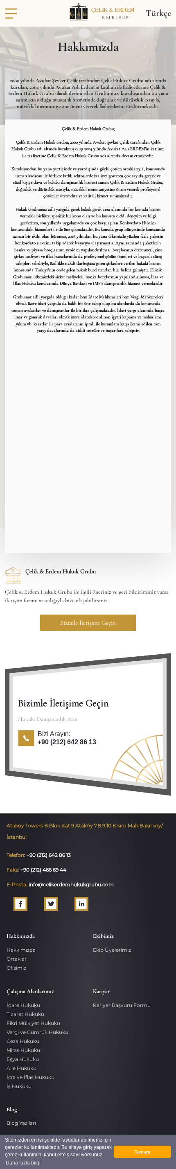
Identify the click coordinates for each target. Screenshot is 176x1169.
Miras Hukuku (23, 1050)
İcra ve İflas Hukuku (30, 1077)
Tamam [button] (142, 1151)
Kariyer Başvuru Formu (122, 1005)
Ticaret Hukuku (25, 1014)
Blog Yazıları (21, 1123)
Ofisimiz (16, 968)
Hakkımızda (21, 950)
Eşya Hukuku (23, 1059)
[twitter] (47, 904)
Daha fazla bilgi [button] (23, 1163)
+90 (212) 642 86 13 (67, 742)
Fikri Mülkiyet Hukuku (33, 1023)
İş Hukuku (19, 1086)
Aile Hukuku (21, 1068)
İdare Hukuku (23, 1005)
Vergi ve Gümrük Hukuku (37, 1032)
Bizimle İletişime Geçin (88, 622)
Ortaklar (17, 959)
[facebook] (17, 904)
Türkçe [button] (158, 13)
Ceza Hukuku (23, 1041)
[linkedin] (78, 904)
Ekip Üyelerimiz (112, 950)
